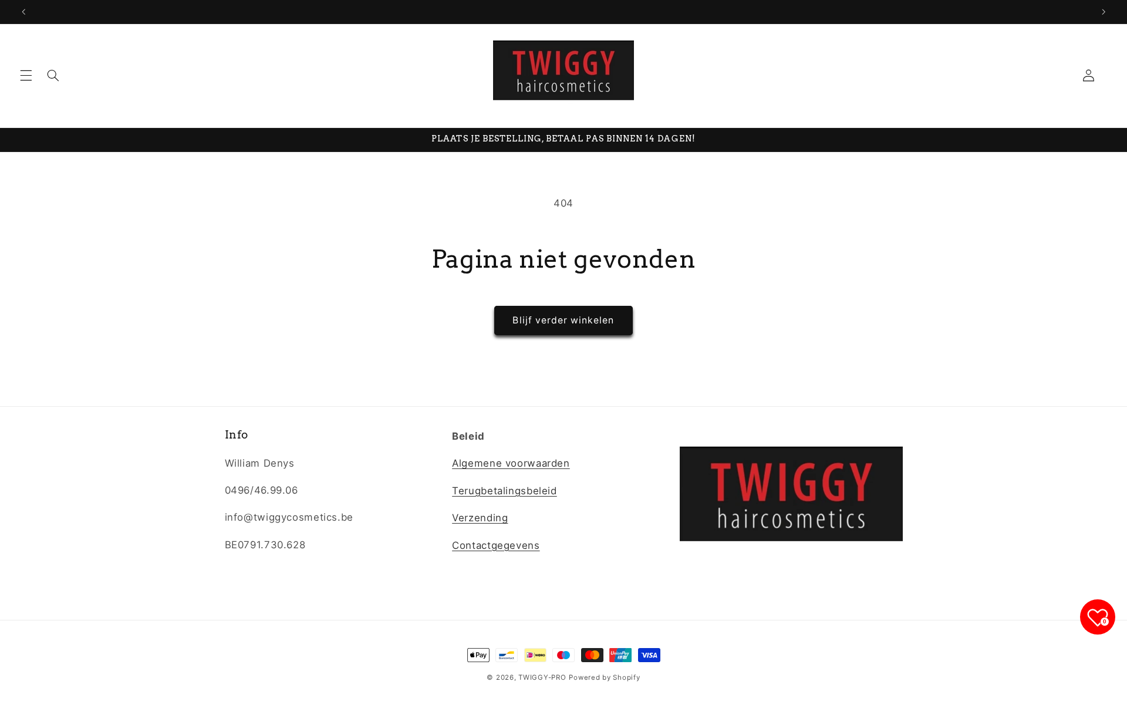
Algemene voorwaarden (511, 464)
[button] (25, 75)
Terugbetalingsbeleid (504, 491)
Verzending (480, 518)
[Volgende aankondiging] (1103, 11)
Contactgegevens (495, 545)
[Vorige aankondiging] (23, 11)
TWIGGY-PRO (542, 677)
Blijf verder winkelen (563, 320)
